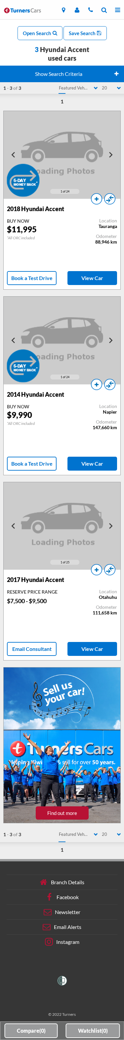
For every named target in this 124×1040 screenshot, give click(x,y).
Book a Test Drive (32, 278)
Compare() (31, 1030)
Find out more (62, 813)
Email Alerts (67, 927)
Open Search (37, 33)
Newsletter (67, 912)
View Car (92, 278)
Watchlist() (93, 1030)
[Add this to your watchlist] (96, 198)
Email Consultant (32, 649)
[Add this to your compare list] (109, 198)
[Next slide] (110, 155)
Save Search (83, 33)
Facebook (68, 897)
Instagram (67, 942)
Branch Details (67, 882)
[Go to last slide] (14, 155)
